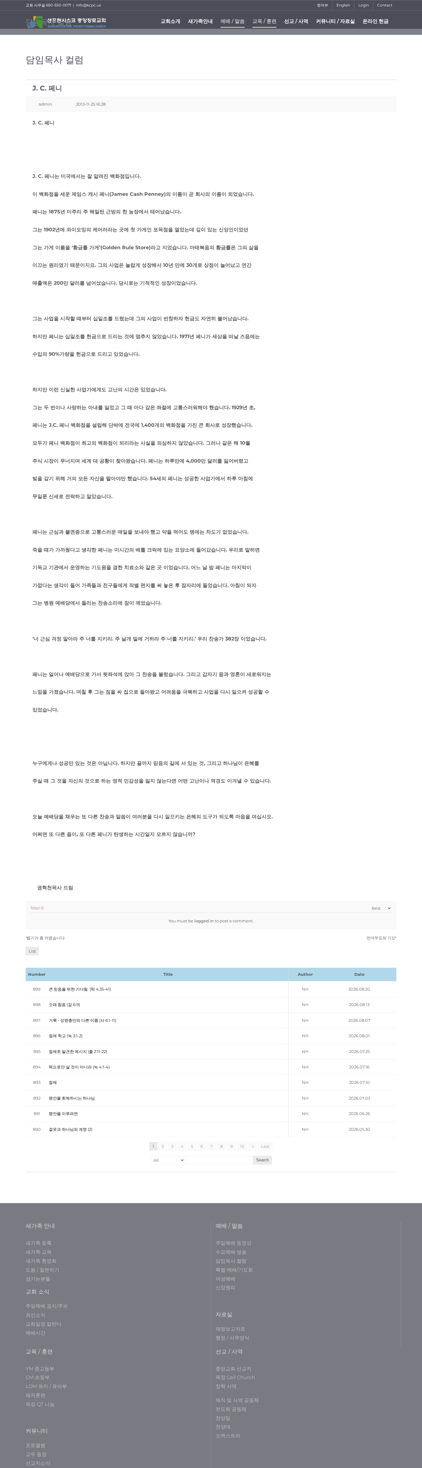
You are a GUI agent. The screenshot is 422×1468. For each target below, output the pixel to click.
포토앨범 (35, 1445)
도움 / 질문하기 (42, 1270)
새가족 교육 (39, 1252)
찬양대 (223, 1427)
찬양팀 (223, 1418)
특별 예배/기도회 (234, 1270)
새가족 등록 (39, 1243)
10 (242, 1146)
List (32, 951)
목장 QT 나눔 (40, 1404)
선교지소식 (38, 1463)
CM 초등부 (38, 1377)
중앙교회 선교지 (233, 1369)
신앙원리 (225, 1287)
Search (262, 1160)
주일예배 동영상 (233, 1243)
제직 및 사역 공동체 (237, 1400)
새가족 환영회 (41, 1261)
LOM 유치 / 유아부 (46, 1386)
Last (265, 1146)
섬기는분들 (38, 1279)
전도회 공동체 (231, 1409)
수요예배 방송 (231, 1252)
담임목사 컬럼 (231, 1261)
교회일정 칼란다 (43, 1324)
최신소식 (35, 1315)
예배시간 (35, 1333)
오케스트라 (228, 1436)
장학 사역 (226, 1386)
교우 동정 (36, 1454)
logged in (204, 920)
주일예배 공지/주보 (47, 1306)
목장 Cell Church (235, 1377)
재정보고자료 (230, 1329)
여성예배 (225, 1279)
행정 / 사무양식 (232, 1338)
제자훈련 (35, 1395)
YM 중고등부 (40, 1369)
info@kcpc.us (88, 5)
